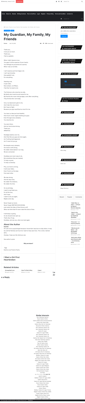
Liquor (40, 270)
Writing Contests (21, 13)
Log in (38, 13)
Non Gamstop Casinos (42, 317)
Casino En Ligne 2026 (42, 386)
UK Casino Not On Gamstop (42, 351)
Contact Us (70, 13)
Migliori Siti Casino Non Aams (42, 360)
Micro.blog (63, 150)
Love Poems (16, 27)
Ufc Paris (42, 372)
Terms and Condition (60, 13)
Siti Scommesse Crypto (42, 371)
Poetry (11, 27)
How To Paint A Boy (26, 270)
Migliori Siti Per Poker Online (42, 395)
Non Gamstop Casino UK (42, 334)
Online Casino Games (42, 345)
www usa (63, 163)
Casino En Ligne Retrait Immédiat (42, 381)
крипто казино (42, 376)
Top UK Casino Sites (42, 343)
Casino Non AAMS (42, 341)
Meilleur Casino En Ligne (42, 355)
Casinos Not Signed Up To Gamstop (42, 338)
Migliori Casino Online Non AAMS (42, 391)
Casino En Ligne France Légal (42, 398)
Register (43, 13)
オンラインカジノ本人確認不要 (42, 374)
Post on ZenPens (31, 13)
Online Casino (42, 388)
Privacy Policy (50, 13)
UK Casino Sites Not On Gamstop (42, 348)
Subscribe (64, 36)
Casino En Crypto (42, 362)
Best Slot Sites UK (42, 350)
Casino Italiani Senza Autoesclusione (42, 320)
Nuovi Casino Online (42, 319)
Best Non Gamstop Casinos (42, 339)
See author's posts (9, 239)
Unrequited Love (9, 270)
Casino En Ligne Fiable (42, 332)
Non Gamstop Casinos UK (42, 327)
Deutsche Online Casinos (42, 325)
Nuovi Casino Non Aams (42, 383)
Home (3, 13)
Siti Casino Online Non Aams (42, 358)
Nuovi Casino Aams (42, 384)
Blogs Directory (64, 188)
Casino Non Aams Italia (42, 322)
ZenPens (30, 400)
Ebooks (14, 13)
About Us (8, 13)
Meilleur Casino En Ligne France (42, 390)
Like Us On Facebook (70, 74)
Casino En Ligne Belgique (42, 365)
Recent (62, 197)
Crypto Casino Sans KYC (42, 393)
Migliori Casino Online (42, 397)
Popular (69, 197)
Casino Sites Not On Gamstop (42, 324)
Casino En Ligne (42, 331)
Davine (5, 43)
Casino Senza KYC (42, 379)
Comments (79, 197)
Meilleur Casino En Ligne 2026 (42, 377)
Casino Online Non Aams (42, 357)
